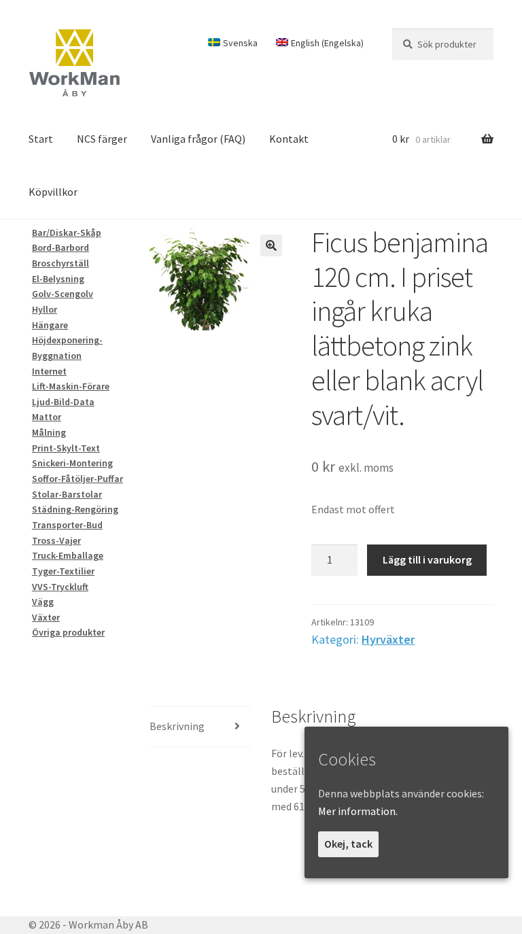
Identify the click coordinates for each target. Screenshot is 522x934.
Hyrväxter (388, 639)
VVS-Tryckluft (60, 587)
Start (41, 138)
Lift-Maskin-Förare (70, 386)
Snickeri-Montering (72, 463)
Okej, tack (348, 843)
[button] (271, 245)
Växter (46, 617)
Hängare (50, 325)
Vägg (43, 601)
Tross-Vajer (56, 540)
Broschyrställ (60, 263)
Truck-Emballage (67, 555)
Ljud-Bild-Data (63, 402)
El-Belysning (58, 279)
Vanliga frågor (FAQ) (198, 138)
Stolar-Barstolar (67, 494)
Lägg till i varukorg (427, 559)
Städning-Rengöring (75, 509)
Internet (49, 371)
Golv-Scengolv (62, 294)
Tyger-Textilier (63, 571)
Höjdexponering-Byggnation (67, 348)
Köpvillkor (53, 191)
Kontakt (289, 138)
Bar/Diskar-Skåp (66, 232)
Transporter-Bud (67, 525)
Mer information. (358, 811)
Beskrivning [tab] (177, 726)
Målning (49, 432)
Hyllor (44, 309)
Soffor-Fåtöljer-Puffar (77, 478)
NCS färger (102, 138)
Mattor (46, 417)
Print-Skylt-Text (66, 448)
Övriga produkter (68, 632)
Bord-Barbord (60, 247)
